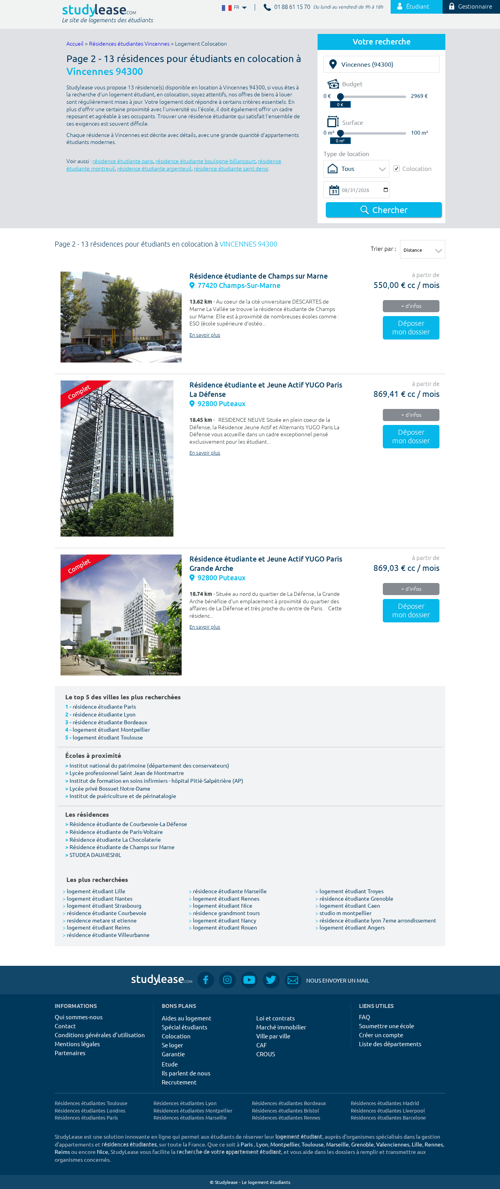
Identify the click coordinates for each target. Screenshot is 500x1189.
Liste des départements (390, 1043)
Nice (102, 1151)
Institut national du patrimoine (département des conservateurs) (149, 765)
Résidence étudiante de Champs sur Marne (258, 276)
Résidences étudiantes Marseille (190, 1117)
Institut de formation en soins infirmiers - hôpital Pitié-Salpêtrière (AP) (156, 780)
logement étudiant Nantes (97, 898)
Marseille (337, 1144)
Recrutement (179, 1082)
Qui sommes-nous (79, 1016)
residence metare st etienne (99, 920)
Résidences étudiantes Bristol (285, 1110)
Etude (170, 1064)
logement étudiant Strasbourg (101, 905)
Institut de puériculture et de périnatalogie (123, 795)
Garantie (173, 1053)
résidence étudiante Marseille (228, 890)
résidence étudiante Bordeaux (110, 721)
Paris (247, 1144)
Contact (65, 1025)
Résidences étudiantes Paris (86, 1117)
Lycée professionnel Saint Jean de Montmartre (127, 772)
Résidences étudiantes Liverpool (388, 1110)
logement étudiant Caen (347, 905)
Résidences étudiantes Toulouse (91, 1103)
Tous (347, 168)
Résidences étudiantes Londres (90, 1110)
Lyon (262, 1144)
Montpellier (284, 1144)
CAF (261, 1045)
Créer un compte (381, 1034)
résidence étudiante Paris (104, 706)
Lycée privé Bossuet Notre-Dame (110, 788)
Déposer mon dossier (411, 327)
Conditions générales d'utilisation (100, 1034)
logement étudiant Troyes (349, 890)
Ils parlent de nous (186, 1073)
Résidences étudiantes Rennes (286, 1117)
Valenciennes (392, 1144)
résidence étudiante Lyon (104, 714)
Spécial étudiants (184, 1027)
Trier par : (383, 248)
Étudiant (417, 7)
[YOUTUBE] (249, 980)
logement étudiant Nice (220, 905)
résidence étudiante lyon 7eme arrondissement (375, 920)
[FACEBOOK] (205, 980)
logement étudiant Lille (93, 890)
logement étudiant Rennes (224, 898)
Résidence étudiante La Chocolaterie (115, 839)
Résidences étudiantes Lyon (185, 1103)
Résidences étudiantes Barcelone (388, 1117)
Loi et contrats (275, 1018)
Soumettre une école (386, 1025)
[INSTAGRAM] (227, 980)
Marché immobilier (281, 1027)
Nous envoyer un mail (327, 980)
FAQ (364, 1016)
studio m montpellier (343, 912)
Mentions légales (77, 1043)
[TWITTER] (271, 980)
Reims (62, 1151)
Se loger (172, 1045)
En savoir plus (204, 335)
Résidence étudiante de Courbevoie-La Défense (128, 823)
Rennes (434, 1144)
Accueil (75, 44)
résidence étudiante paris (123, 161)
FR (230, 8)
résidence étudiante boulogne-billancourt (205, 161)
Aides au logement (186, 1018)
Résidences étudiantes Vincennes (129, 44)
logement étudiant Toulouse (108, 737)
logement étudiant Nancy (222, 920)
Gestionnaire (475, 7)
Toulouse (313, 1144)
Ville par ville (273, 1036)
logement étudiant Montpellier (111, 729)
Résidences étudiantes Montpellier (193, 1110)
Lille (417, 1144)
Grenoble (362, 1144)
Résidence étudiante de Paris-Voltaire (116, 831)
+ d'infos (411, 306)
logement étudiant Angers (350, 927)
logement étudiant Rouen (223, 927)
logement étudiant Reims (96, 927)
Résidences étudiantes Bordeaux (289, 1103)
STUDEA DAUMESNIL (95, 854)
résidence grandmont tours (224, 912)
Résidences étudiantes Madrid (385, 1103)
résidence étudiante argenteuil (154, 168)
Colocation (417, 168)
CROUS (265, 1053)
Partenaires (70, 1052)
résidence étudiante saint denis (231, 168)
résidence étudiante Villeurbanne (106, 934)
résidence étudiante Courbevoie (104, 912)
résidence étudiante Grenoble (354, 898)
